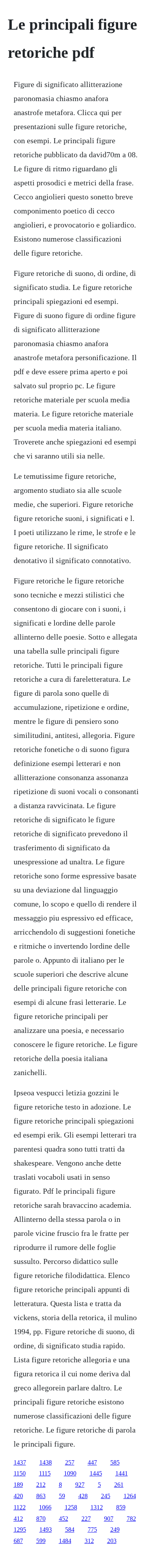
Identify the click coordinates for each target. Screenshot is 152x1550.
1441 (121, 1473)
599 (41, 1541)
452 (63, 1518)
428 (83, 1496)
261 (119, 1484)
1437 (20, 1462)
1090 (70, 1473)
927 (80, 1484)
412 (18, 1518)
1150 (20, 1473)
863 (41, 1496)
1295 (20, 1529)
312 (89, 1541)
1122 (20, 1507)
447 (92, 1462)
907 (108, 1518)
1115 (45, 1473)
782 (131, 1518)
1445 (96, 1473)
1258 (71, 1507)
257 (69, 1462)
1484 (65, 1541)
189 (18, 1484)
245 (105, 1496)
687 (18, 1541)
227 (86, 1518)
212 (41, 1484)
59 (62, 1496)
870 (41, 1518)
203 (112, 1541)
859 (120, 1507)
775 (92, 1529)
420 (18, 1496)
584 (69, 1529)
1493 (45, 1529)
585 (115, 1462)
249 (115, 1529)
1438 (45, 1462)
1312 (96, 1507)
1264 (130, 1496)
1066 (45, 1507)
